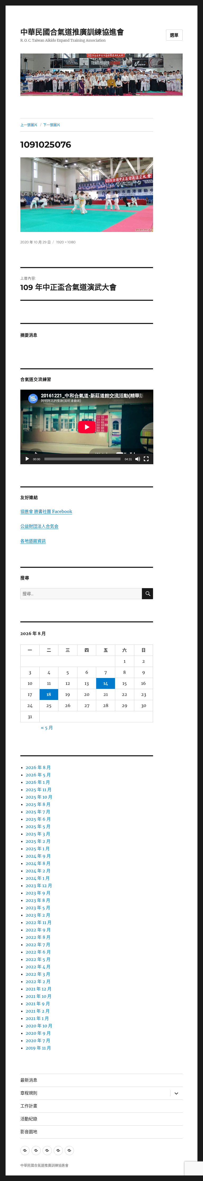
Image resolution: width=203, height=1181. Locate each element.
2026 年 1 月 (38, 782)
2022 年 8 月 (38, 937)
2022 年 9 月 (38, 929)
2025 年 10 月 (39, 797)
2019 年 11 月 (38, 1048)
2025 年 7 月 (38, 811)
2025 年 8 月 (38, 804)
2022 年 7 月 (38, 944)
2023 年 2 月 (38, 915)
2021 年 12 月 (39, 988)
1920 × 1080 (66, 242)
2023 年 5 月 (38, 907)
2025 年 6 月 (38, 819)
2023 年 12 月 (39, 885)
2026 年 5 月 (38, 774)
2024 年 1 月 (38, 878)
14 (105, 683)
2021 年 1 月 (37, 1018)
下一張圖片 (51, 125)
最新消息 (28, 1080)
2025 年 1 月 (38, 848)
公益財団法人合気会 (39, 526)
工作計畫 (28, 1106)
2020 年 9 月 (38, 1033)
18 (49, 694)
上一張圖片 (29, 125)
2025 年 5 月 (38, 826)
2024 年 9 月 (38, 856)
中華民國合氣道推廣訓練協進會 (72, 32)
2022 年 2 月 (38, 981)
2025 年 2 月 (38, 841)
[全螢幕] (146, 459)
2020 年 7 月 (38, 1040)
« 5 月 (47, 727)
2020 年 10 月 (39, 1025)
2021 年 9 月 (38, 1003)
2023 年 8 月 (38, 900)
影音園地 (28, 1131)
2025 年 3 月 (38, 833)
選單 (174, 35)
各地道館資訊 (33, 541)
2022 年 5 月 (38, 959)
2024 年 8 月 (38, 863)
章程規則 (28, 1093)
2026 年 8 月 (38, 767)
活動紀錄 (28, 1118)
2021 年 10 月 (39, 996)
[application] (86, 427)
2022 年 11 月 (39, 922)
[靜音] (137, 459)
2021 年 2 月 (38, 1011)
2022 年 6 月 (38, 952)
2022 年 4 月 (38, 966)
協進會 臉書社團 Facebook (46, 511)
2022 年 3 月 (38, 974)
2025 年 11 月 (39, 789)
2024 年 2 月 (38, 870)
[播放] (27, 459)
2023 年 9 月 (38, 893)
